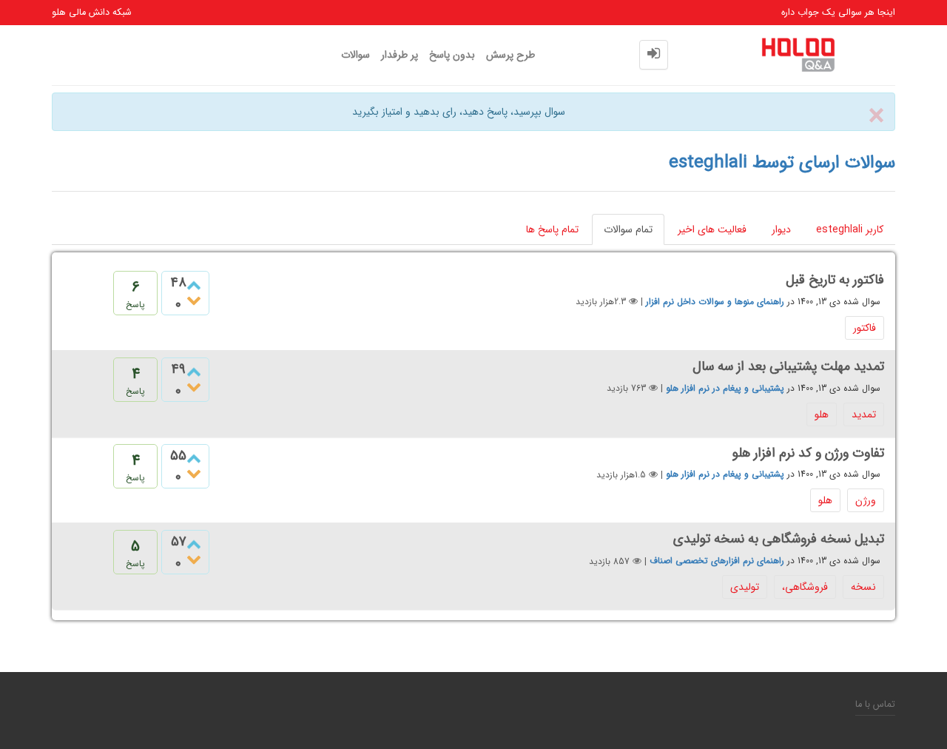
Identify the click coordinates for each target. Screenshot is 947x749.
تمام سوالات (628, 229)
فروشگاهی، (805, 587)
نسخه (863, 587)
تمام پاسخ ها (552, 229)
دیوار (781, 229)
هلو (822, 414)
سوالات (355, 55)
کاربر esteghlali (849, 229)
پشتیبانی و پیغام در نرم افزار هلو (725, 388)
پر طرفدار (399, 55)
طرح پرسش (510, 55)
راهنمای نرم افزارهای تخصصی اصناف (717, 561)
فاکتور (864, 328)
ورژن (865, 500)
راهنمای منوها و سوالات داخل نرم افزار (715, 302)
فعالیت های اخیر (712, 229)
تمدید (864, 414)
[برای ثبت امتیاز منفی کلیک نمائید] (194, 301)
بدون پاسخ (452, 55)
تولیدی (744, 587)
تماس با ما (875, 704)
